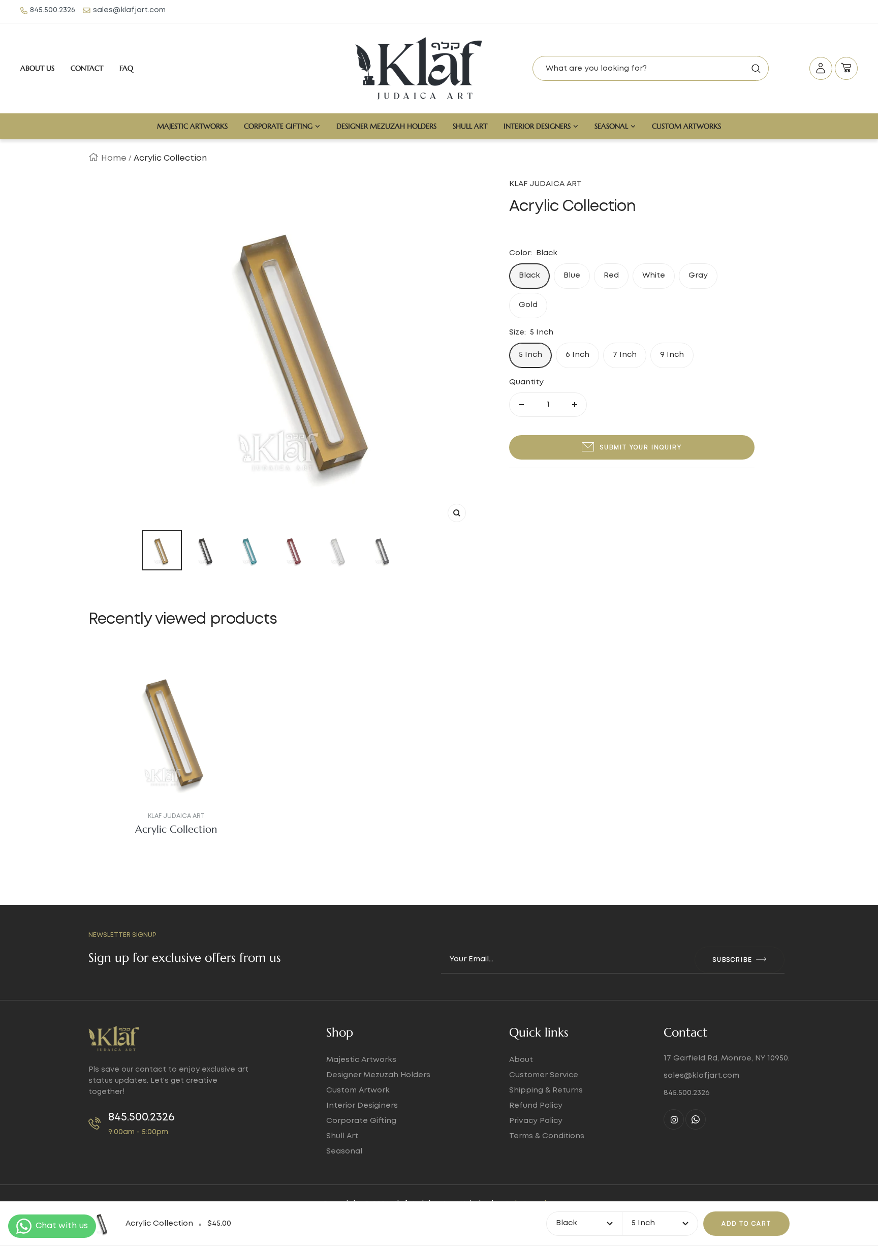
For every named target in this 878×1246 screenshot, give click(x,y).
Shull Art (470, 126)
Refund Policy (535, 1105)
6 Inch (577, 354)
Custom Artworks (686, 126)
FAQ (126, 68)
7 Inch (625, 354)
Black (529, 275)
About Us (37, 68)
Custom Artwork (358, 1090)
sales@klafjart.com (129, 10)
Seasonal (611, 126)
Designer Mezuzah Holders (386, 126)
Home (114, 158)
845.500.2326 (52, 10)
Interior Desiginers (362, 1105)
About (521, 1059)
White (653, 275)
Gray (698, 275)
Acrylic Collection (176, 830)
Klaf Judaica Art (176, 816)
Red (611, 275)
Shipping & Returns (546, 1090)
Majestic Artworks (192, 126)
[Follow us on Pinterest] (695, 1119)
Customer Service (543, 1075)
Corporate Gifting (278, 126)
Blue (571, 275)
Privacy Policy (535, 1121)
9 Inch (672, 354)
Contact (87, 68)
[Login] (820, 68)
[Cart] (846, 68)
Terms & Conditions (546, 1136)
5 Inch (530, 354)
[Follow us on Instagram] (673, 1119)
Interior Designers (537, 126)
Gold (528, 305)
